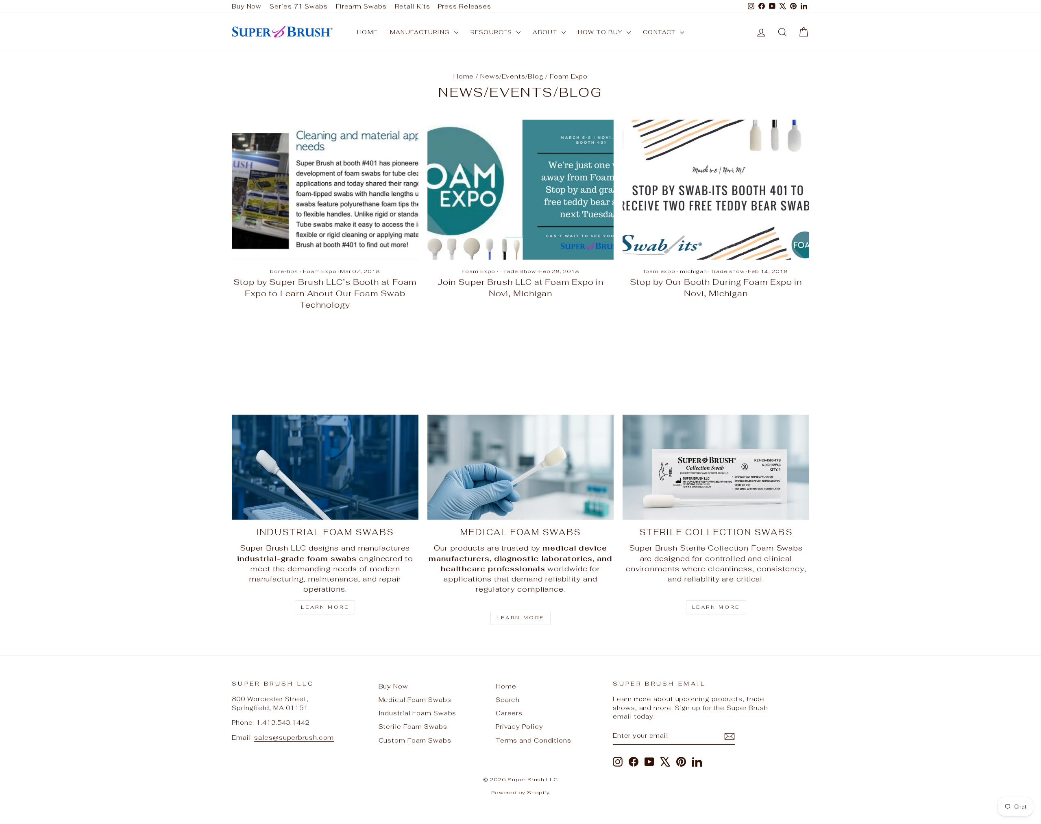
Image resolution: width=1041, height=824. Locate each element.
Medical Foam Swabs (415, 700)
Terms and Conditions (533, 740)
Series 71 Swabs (299, 6)
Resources (492, 32)
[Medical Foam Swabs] (520, 467)
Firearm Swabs (361, 6)
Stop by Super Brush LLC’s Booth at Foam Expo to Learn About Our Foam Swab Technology (324, 293)
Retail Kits (412, 6)
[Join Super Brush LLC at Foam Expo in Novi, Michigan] (520, 190)
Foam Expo (320, 271)
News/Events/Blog (511, 76)
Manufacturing (421, 32)
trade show (728, 271)
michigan (693, 271)
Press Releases (464, 6)
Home (367, 32)
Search (508, 700)
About (546, 32)
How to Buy (601, 32)
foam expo (659, 271)
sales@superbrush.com (294, 737)
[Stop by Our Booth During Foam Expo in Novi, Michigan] (716, 190)
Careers (509, 713)
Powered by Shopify (520, 792)
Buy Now (246, 6)
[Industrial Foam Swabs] (325, 467)
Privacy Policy (519, 726)
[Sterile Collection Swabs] (716, 467)
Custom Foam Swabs (415, 740)
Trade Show (518, 271)
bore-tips (284, 271)
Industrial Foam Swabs (418, 713)
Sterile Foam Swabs (413, 726)
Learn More (325, 607)
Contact (660, 32)
